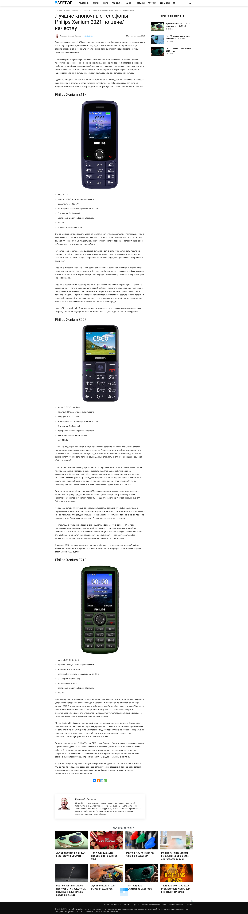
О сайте (106, 904)
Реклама (127, 904)
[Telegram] (101, 780)
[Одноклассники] (98, 780)
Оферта (136, 904)
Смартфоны (76, 10)
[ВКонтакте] (94, 780)
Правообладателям (175, 904)
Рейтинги (58, 10)
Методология (89, 36)
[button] (190, 3)
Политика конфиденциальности (153, 904)
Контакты (189, 904)
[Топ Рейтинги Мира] (64, 3)
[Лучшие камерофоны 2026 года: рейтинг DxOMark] (157, 26)
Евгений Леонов (74, 36)
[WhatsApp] (105, 780)
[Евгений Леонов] (57, 36)
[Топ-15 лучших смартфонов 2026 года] (157, 51)
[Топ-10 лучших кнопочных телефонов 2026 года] (157, 39)
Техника (67, 10)
